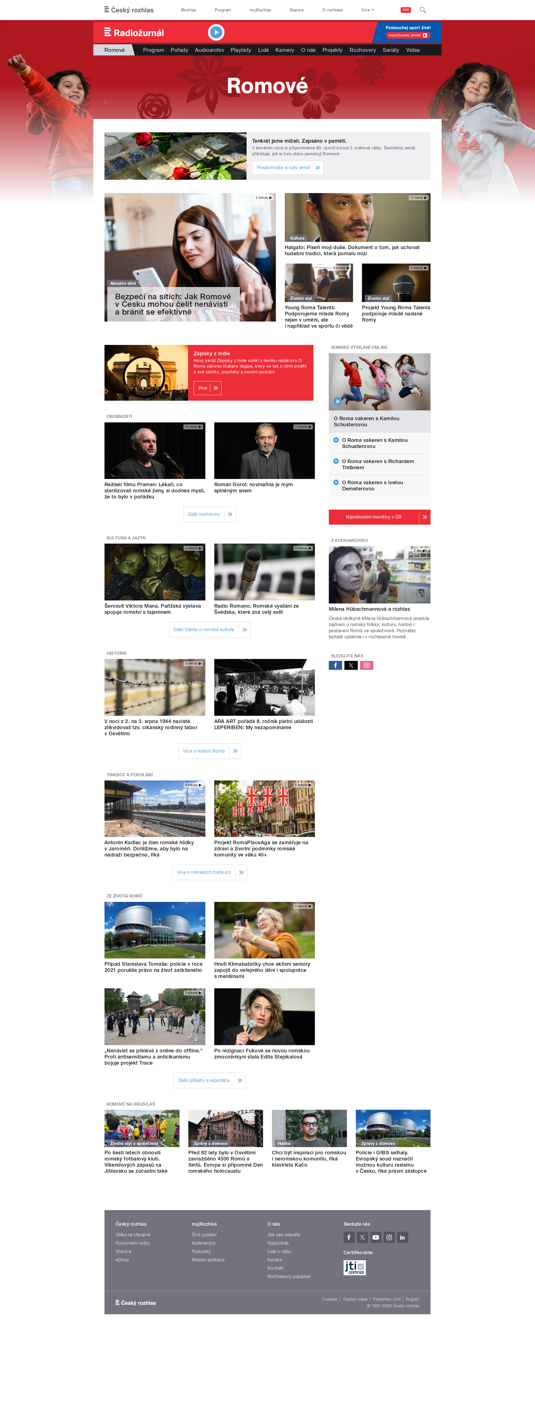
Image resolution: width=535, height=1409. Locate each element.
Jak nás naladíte (284, 1234)
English (412, 1299)
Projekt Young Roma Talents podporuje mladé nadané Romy (396, 314)
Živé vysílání (204, 1234)
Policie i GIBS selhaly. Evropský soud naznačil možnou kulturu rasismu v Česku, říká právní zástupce (391, 1162)
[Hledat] (423, 10)
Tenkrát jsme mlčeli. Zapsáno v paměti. (299, 141)
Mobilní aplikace (208, 1259)
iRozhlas (188, 10)
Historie (117, 653)
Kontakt (276, 1268)
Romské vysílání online (359, 347)
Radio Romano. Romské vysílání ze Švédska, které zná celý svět (256, 609)
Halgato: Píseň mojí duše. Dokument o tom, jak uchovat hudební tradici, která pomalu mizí (352, 250)
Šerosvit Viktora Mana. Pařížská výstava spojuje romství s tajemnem (152, 609)
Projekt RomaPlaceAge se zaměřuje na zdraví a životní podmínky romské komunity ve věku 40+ (261, 848)
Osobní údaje (355, 1299)
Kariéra (275, 1259)
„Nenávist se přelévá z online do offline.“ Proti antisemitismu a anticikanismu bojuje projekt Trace (153, 1057)
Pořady (179, 50)
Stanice (297, 10)
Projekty (333, 50)
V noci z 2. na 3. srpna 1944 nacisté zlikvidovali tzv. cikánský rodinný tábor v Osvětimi (150, 727)
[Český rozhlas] (129, 10)
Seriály (391, 50)
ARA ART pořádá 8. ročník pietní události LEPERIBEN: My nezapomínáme (263, 724)
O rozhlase (332, 10)
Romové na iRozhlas (131, 1104)
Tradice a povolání (130, 774)
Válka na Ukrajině (133, 1234)
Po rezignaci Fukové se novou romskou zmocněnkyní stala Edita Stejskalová (262, 1054)
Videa (413, 50)
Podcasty (201, 1251)
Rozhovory (363, 50)
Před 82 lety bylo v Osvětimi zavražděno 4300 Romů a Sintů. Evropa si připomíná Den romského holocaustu (225, 1162)
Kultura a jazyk (126, 538)
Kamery (285, 50)
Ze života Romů (125, 896)
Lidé (263, 50)
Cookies (329, 1299)
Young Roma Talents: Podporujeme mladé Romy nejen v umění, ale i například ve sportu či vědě (319, 317)
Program (223, 10)
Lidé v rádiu (279, 1251)
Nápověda (278, 1243)
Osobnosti (119, 416)
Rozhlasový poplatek (289, 1276)
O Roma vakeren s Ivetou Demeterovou (372, 485)
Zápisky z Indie (212, 353)
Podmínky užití (386, 1299)
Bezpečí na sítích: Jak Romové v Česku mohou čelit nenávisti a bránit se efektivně (173, 304)
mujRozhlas (260, 10)
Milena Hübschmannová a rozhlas (369, 609)
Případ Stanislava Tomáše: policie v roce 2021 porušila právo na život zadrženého (153, 967)
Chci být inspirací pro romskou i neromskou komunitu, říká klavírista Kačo (309, 1159)
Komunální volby (133, 1243)
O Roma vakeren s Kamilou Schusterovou (367, 421)
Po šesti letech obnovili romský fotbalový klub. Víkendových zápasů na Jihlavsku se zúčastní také (135, 1162)
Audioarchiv (209, 50)
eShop (122, 1259)
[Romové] (267, 87)
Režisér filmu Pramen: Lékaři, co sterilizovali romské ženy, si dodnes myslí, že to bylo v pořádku (154, 490)
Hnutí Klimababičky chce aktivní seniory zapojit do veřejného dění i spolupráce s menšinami (262, 970)
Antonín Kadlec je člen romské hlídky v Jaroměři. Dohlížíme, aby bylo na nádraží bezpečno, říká (149, 848)
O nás (308, 50)
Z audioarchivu (349, 540)
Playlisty (241, 50)
